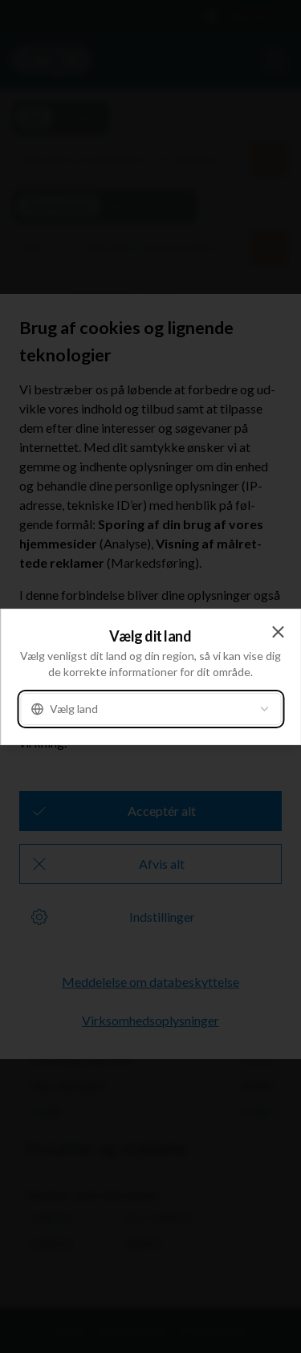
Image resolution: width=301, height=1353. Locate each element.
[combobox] (150, 709)
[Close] (277, 632)
